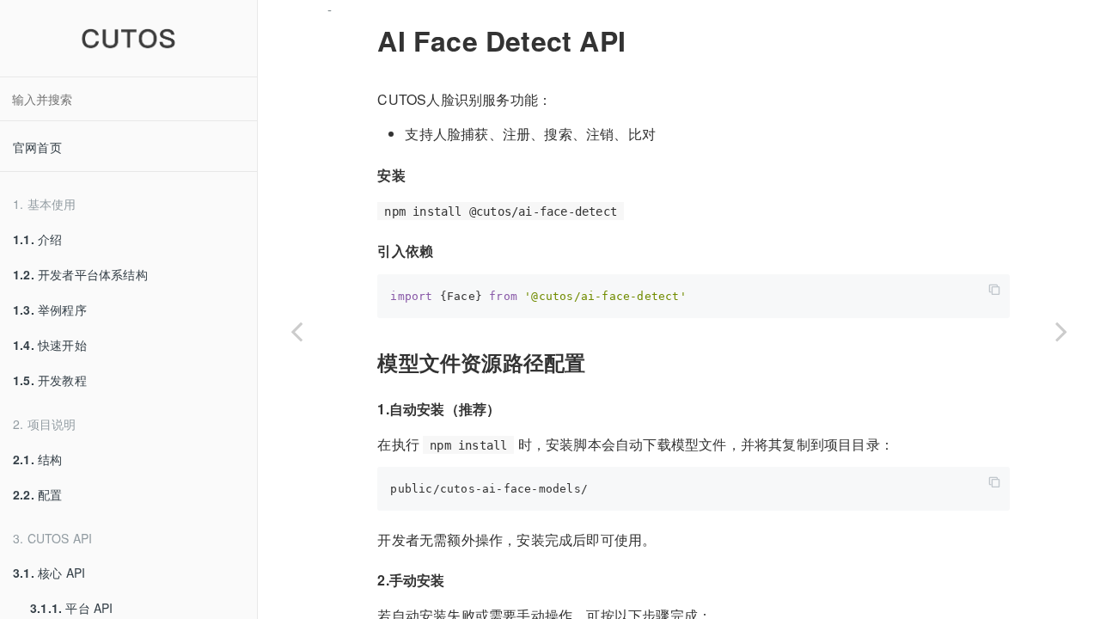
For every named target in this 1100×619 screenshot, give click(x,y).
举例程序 (50, 309)
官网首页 (37, 147)
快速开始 (50, 344)
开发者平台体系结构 (80, 274)
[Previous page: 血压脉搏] (296, 331)
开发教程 (50, 380)
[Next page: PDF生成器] (1061, 331)
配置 (37, 494)
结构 (37, 459)
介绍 (37, 239)
